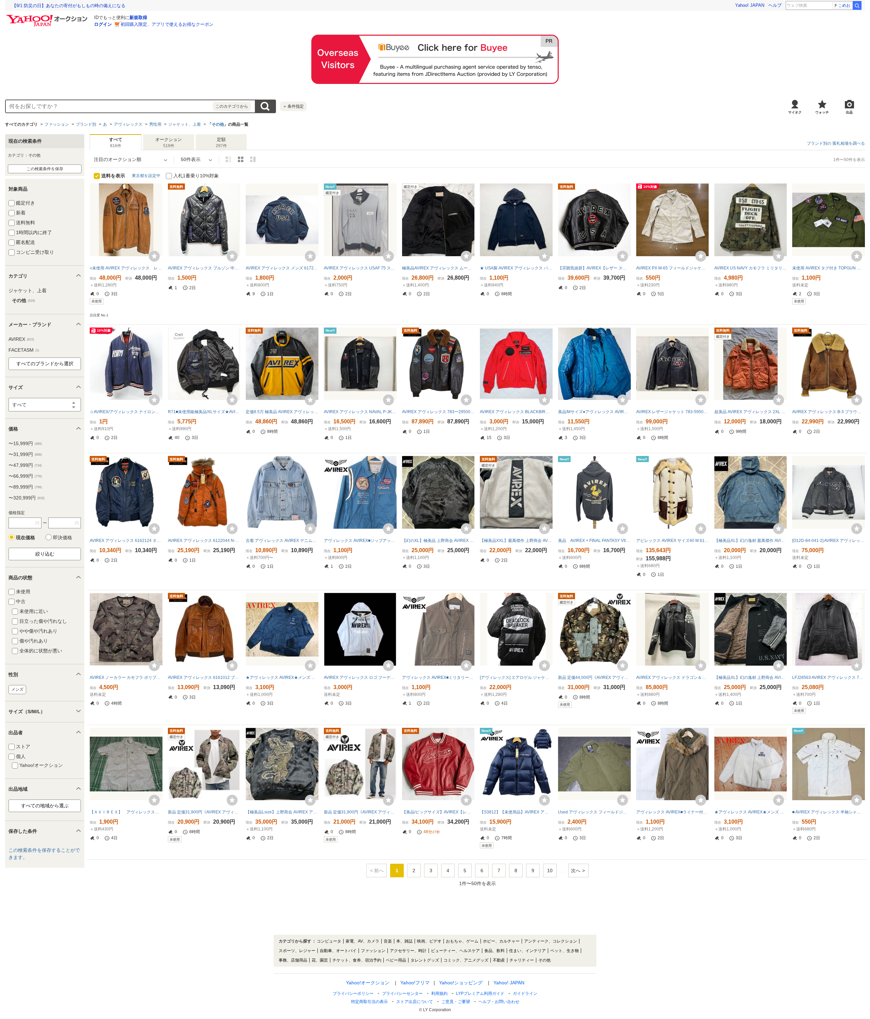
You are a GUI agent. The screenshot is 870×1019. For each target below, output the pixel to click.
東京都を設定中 (146, 175)
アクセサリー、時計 (408, 950)
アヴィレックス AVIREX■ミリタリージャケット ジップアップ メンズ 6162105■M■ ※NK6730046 (438, 677)
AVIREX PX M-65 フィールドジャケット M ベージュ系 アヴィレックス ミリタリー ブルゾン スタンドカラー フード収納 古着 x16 (672, 268)
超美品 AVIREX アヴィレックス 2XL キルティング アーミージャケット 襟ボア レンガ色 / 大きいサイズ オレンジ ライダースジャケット (750, 411)
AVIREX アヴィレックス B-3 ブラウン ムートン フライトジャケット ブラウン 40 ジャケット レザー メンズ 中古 (828, 411)
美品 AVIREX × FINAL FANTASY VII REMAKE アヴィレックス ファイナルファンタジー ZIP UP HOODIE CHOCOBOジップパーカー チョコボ (594, 540)
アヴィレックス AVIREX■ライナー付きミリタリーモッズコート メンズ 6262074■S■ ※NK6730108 (672, 812)
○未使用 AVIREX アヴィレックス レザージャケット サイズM (126, 268)
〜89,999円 (25, 487)
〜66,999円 (25, 476)
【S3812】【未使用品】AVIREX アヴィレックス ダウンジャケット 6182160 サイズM (516, 812)
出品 (849, 112)
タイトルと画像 (228, 159)
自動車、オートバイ (338, 950)
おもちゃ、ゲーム (462, 941)
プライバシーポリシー (353, 993)
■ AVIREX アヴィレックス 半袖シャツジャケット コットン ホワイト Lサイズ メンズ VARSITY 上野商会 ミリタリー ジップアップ (828, 812)
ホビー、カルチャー (501, 941)
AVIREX (21, 339)
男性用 (155, 124)
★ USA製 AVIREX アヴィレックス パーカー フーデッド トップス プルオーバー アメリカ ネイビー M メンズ (516, 268)
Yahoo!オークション (367, 982)
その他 (218, 124)
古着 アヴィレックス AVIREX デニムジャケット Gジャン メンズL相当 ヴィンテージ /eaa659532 (282, 540)
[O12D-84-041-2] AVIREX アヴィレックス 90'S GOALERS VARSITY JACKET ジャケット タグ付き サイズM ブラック (828, 540)
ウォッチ (822, 112)
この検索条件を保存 (45, 168)
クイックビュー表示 (253, 159)
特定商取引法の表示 (369, 1001)
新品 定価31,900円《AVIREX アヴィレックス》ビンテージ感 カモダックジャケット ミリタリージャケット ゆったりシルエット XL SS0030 (360, 812)
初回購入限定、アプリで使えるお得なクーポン (167, 24)
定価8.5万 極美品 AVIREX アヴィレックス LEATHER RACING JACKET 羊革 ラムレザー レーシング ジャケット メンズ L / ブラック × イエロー (282, 411)
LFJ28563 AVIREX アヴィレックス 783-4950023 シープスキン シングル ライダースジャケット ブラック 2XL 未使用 (828, 677)
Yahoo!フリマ (415, 982)
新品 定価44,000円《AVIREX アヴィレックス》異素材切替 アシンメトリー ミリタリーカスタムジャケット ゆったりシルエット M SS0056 (594, 677)
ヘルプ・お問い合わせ (498, 1001)
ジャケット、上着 (184, 124)
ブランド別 (86, 124)
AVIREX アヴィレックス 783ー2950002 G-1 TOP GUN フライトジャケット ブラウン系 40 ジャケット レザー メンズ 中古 (438, 411)
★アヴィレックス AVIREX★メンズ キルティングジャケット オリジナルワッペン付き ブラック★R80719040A (282, 677)
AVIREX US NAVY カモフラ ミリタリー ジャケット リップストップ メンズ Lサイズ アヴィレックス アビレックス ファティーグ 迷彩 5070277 (750, 268)
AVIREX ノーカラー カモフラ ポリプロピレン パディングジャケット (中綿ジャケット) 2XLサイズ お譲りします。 (126, 677)
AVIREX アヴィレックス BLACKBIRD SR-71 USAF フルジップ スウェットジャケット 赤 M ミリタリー (516, 411)
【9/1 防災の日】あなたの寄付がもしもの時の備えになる (68, 5)
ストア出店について (414, 1001)
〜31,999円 (25, 454)
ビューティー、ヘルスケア (455, 950)
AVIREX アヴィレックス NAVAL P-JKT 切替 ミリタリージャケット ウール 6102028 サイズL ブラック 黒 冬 (360, 411)
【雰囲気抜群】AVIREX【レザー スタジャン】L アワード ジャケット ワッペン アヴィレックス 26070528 (594, 268)
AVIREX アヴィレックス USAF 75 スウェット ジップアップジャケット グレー (360, 268)
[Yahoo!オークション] (48, 16)
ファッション (57, 124)
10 (550, 870)
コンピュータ (329, 941)
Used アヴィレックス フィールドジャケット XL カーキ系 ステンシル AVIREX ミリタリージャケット (594, 812)
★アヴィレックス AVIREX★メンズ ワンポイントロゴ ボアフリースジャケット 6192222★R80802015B (750, 812)
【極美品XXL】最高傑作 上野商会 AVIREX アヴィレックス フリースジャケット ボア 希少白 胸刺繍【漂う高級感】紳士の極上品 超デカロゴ (516, 540)
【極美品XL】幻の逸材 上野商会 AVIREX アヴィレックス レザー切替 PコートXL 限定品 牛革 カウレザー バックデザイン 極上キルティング (750, 677)
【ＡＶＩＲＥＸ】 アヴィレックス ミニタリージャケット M (126, 812)
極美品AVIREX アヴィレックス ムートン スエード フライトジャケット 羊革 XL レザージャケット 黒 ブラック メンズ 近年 (438, 268)
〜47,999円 (25, 465)
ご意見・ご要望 (455, 1001)
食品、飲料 (494, 950)
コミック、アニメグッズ (465, 960)
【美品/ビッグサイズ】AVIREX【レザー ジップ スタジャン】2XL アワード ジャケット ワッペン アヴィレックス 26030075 (438, 812)
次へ (575, 870)
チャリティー (521, 960)
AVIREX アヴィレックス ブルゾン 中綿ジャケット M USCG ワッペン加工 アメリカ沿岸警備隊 (204, 268)
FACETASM (23, 350)
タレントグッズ (425, 960)
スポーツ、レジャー (297, 950)
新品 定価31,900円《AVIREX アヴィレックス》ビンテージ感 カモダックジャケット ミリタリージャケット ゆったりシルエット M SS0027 (204, 812)
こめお (844, 5)
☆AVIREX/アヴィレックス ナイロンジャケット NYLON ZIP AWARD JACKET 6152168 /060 (126, 411)
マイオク (795, 112)
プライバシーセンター (402, 993)
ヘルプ (775, 5)
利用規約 (439, 993)
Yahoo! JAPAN (749, 5)
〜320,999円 (26, 497)
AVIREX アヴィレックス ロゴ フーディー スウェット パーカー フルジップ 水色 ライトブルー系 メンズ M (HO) (360, 677)
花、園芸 (320, 960)
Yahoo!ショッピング (461, 982)
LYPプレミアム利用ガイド (480, 993)
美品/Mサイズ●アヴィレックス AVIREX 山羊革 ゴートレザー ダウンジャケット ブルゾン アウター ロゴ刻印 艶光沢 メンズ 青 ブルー (594, 411)
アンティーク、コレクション (550, 941)
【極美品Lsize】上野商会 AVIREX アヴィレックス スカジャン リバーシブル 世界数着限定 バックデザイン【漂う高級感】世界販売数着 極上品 (282, 812)
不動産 (499, 960)
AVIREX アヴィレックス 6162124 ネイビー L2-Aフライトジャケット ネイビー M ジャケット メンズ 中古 (126, 540)
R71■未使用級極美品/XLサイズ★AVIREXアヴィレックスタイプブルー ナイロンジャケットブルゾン (204, 411)
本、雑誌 (404, 941)
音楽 (388, 941)
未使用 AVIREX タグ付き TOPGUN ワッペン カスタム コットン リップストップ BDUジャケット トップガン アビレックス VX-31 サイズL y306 (828, 268)
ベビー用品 (396, 960)
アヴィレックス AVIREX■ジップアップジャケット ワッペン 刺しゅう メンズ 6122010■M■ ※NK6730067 (360, 540)
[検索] (857, 5)
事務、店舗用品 (293, 960)
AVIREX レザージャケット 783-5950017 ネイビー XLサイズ (672, 411)
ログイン (103, 24)
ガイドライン (525, 993)
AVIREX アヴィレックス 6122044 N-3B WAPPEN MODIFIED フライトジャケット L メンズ (204, 540)
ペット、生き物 (564, 950)
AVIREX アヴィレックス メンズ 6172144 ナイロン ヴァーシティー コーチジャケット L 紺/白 (282, 268)
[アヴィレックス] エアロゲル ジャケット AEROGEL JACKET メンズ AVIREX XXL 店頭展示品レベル (516, 677)
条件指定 (293, 106)
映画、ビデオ (429, 941)
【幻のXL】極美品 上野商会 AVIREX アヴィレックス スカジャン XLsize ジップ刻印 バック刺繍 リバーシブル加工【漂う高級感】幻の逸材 (438, 540)
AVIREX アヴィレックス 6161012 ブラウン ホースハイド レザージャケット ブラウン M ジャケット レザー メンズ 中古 (204, 677)
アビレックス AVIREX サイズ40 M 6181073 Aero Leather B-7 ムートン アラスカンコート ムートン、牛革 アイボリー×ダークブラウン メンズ (672, 540)
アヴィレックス (128, 124)
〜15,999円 (25, 443)
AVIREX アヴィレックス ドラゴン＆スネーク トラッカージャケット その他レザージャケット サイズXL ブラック (672, 677)
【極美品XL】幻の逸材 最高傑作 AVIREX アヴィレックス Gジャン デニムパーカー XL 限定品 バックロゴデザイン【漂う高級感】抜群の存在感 (750, 540)
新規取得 (138, 17)
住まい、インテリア (527, 950)
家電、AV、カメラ (362, 941)
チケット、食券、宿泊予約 (356, 960)
